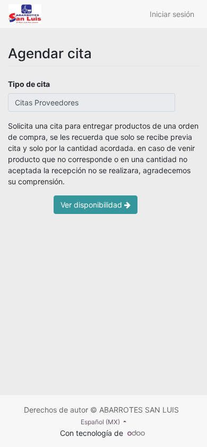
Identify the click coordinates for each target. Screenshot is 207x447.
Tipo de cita (29, 83)
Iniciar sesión (172, 14)
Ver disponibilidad (92, 204)
